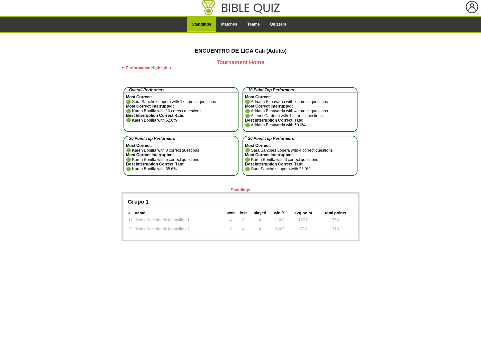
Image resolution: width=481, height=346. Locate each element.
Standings (201, 24)
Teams (253, 24)
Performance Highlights (148, 68)
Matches (229, 24)
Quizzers (278, 24)
